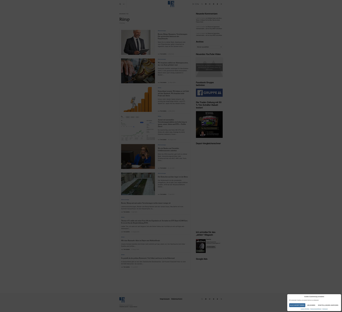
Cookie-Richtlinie (305, 309)
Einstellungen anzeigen (328, 305)
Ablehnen (311, 305)
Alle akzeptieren (297, 305)
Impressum (325, 309)
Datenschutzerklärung (315, 309)
